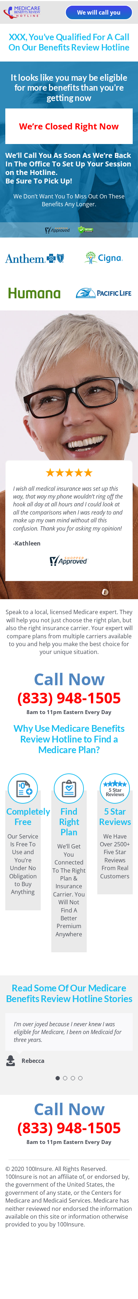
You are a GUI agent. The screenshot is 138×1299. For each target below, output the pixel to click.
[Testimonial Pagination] (58, 1078)
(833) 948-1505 (69, 697)
